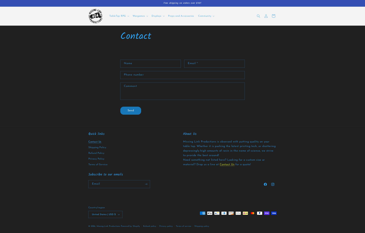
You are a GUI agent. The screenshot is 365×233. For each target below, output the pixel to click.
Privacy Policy (96, 159)
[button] (118, 16)
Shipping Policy (97, 147)
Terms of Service (98, 164)
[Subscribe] (146, 184)
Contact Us (94, 142)
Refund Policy (96, 153)
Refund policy (149, 226)
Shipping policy (201, 226)
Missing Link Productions (108, 226)
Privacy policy (166, 226)
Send (131, 110)
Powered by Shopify (130, 226)
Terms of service (183, 226)
